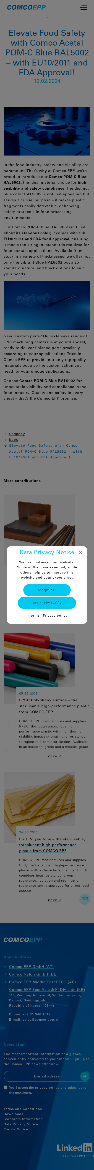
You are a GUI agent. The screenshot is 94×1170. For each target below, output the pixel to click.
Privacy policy (55, 616)
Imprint (32, 616)
